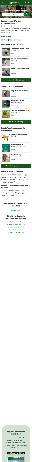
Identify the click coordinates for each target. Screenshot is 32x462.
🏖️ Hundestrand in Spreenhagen (16, 227)
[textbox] (13, 14)
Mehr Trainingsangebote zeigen (16, 166)
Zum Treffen (13, 53)
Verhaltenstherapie (16, 155)
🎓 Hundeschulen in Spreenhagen (16, 235)
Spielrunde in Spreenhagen (16, 122)
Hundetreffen (13, 8)
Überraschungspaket (17, 144)
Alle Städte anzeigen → (16, 210)
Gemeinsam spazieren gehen (19, 59)
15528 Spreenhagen (22, 8)
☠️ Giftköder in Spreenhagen (16, 221)
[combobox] (13, 14)
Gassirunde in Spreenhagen (16, 80)
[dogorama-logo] (14, 3)
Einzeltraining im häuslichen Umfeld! (19, 135)
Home (7, 8)
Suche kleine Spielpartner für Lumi (19, 91)
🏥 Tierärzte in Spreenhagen (16, 229)
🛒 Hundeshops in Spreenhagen (16, 232)
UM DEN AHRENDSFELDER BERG (20, 69)
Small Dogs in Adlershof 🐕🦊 (20, 110)
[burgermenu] (2, 2)
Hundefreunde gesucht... (18, 100)
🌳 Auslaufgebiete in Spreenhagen (16, 224)
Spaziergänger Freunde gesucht (20, 48)
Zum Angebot (13, 140)
